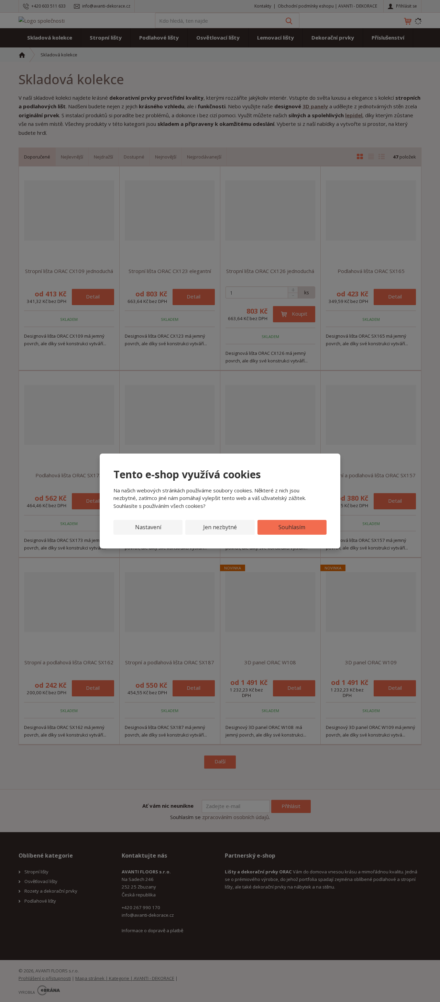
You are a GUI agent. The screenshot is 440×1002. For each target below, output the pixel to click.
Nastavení (148, 527)
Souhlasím (291, 527)
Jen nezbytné (220, 527)
